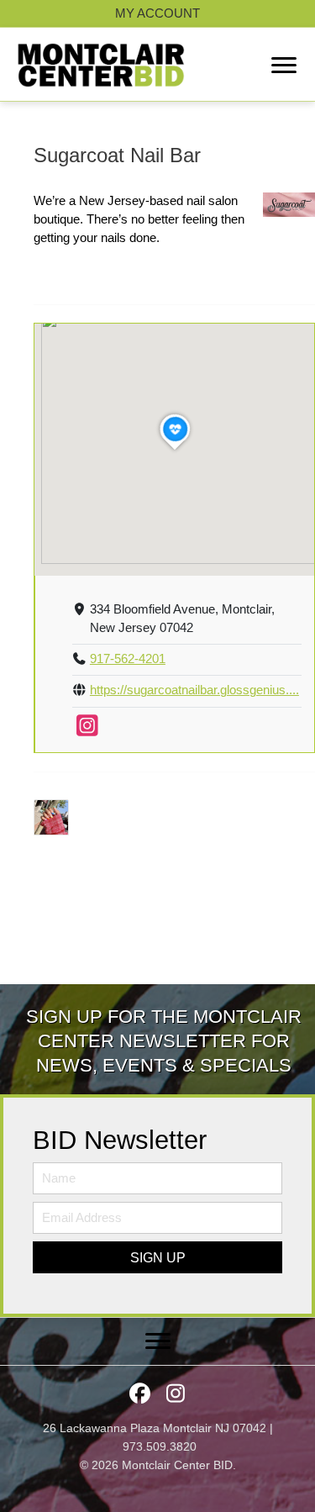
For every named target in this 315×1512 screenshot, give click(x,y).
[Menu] (284, 65)
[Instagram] (87, 730)
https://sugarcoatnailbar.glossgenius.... (194, 690)
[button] (157, 1257)
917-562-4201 (127, 659)
